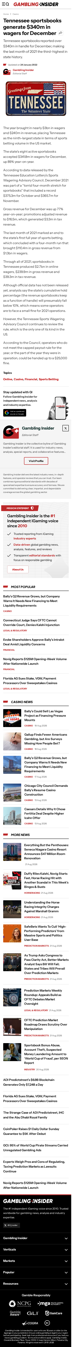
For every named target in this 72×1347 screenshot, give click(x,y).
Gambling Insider (23, 70)
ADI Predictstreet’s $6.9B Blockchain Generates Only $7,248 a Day (28, 1082)
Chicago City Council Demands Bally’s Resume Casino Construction (46, 790)
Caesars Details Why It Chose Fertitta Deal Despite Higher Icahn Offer (44, 813)
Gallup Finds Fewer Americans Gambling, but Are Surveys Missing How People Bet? (45, 739)
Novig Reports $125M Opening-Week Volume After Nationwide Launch (35, 1185)
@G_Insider (13, 1225)
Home (6, 14)
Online (7, 379)
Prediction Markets (36, 945)
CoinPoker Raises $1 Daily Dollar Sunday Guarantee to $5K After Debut (31, 1131)
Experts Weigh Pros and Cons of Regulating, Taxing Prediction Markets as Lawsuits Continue (34, 1166)
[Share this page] (60, 33)
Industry (29, 1069)
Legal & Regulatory (15, 630)
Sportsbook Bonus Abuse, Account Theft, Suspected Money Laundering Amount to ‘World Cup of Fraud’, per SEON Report (46, 1054)
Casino (16, 14)
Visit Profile (36, 461)
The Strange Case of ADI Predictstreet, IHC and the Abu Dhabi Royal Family (33, 1115)
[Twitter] (65, 428)
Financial (31, 379)
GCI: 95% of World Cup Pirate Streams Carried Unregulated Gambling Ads (35, 1147)
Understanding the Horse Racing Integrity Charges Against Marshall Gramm (42, 906)
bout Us (18, 569)
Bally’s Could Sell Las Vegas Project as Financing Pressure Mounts (45, 715)
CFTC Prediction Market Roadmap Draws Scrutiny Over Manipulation (45, 1024)
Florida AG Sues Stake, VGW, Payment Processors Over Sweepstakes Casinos (30, 1098)
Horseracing (32, 892)
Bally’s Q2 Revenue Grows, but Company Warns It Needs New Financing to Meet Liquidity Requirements (31, 600)
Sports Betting (49, 379)
